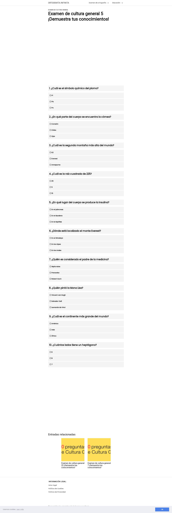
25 (52, 181)
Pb (53, 101)
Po (53, 108)
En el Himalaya (57, 238)
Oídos (54, 130)
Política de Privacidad (57, 492)
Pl (52, 95)
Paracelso (55, 273)
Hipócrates (56, 266)
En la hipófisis (57, 222)
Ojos (53, 136)
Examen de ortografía (97, 3)
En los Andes (56, 250)
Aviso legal (53, 485)
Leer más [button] (20, 509)
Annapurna (56, 165)
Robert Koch (56, 279)
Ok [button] (162, 509)
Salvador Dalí (57, 301)
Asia (53, 330)
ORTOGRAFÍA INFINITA (58, 3)
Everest (55, 158)
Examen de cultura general (58, 10)
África (54, 336)
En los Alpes (56, 244)
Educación (116, 3)
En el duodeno (57, 216)
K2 (52, 152)
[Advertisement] (86, 39)
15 (52, 193)
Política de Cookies (56, 489)
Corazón (55, 124)
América (55, 323)
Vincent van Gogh (59, 295)
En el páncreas (57, 209)
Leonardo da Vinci (58, 307)
